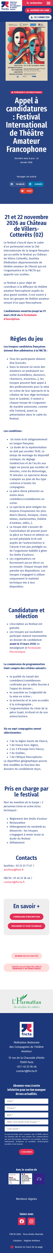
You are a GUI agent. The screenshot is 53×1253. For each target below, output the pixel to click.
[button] (49, 3)
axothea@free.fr (14, 869)
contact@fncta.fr (14, 882)
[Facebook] (21, 1221)
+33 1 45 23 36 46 (27, 1066)
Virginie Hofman (32, 1240)
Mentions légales (26, 1199)
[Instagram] (31, 1221)
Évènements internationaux (28, 92)
